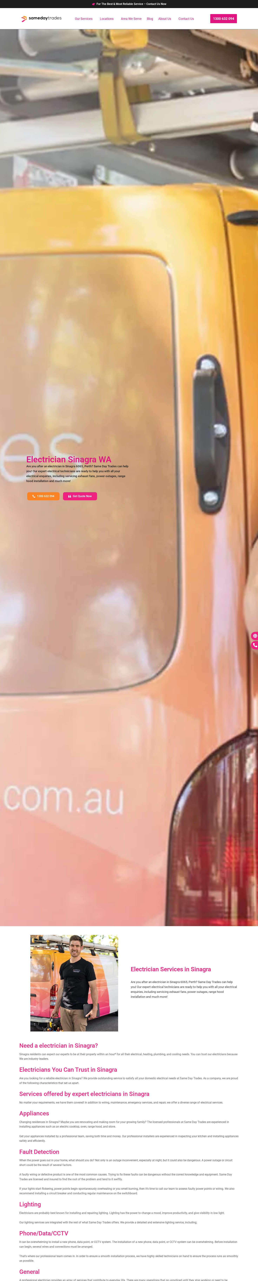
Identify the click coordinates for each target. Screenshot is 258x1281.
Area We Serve (131, 19)
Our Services (83, 19)
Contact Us (186, 19)
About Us (164, 19)
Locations (107, 19)
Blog (150, 19)
